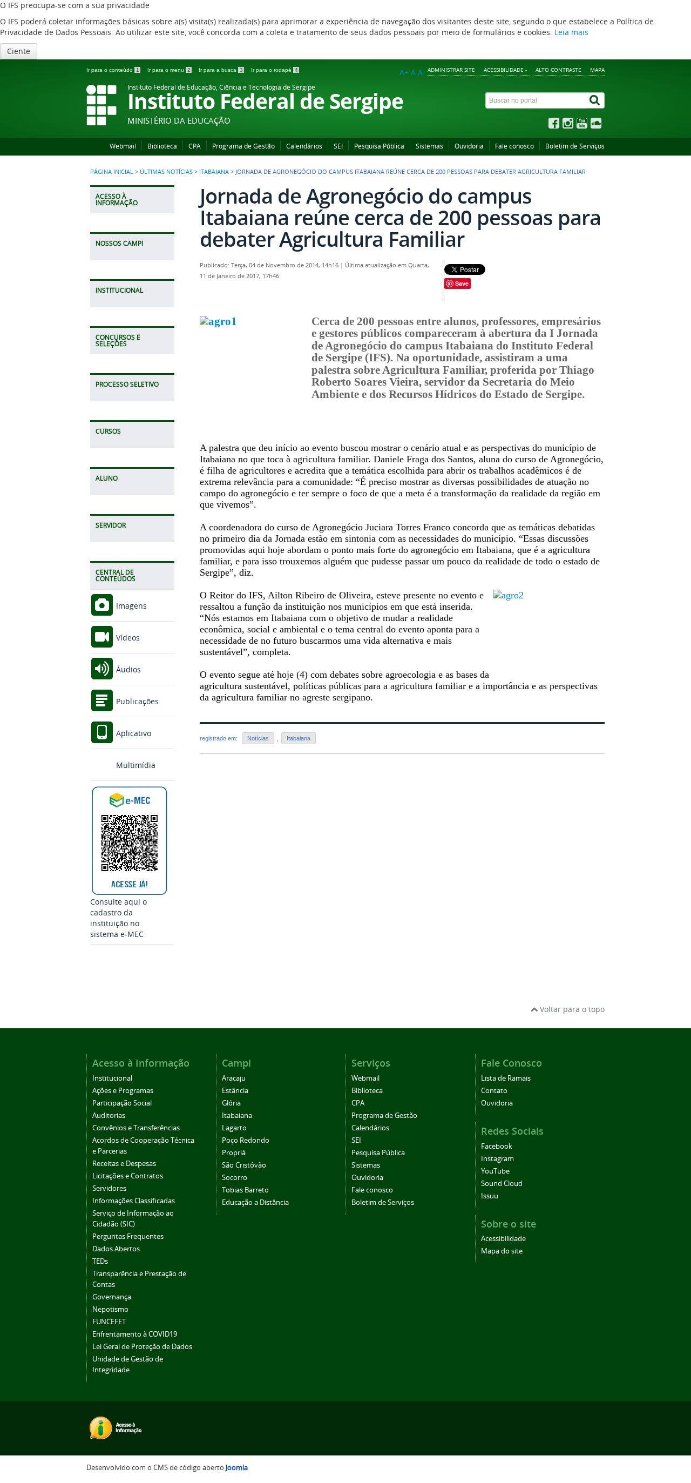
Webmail (123, 146)
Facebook (496, 1146)
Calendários (304, 146)
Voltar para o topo (571, 1009)
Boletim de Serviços (575, 146)
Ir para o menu (169, 70)
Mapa (597, 69)
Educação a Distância (255, 1202)
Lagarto (234, 1128)
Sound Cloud (502, 1183)
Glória (231, 1103)
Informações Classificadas (133, 1200)
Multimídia (134, 765)
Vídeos (127, 637)
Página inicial (111, 172)
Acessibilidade (503, 1238)
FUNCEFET (109, 1321)
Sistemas (429, 146)
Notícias (258, 738)
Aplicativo (132, 733)
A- (421, 72)
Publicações (136, 701)
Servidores (109, 1188)
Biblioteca (162, 146)
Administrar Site (451, 69)
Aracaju (234, 1078)
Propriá (234, 1152)
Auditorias (108, 1115)
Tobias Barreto (245, 1190)
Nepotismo (110, 1309)
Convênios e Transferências (136, 1128)
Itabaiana (214, 172)
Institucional (112, 1078)
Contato (494, 1090)
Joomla (237, 1467)
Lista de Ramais (506, 1078)
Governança (111, 1297)
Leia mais (571, 32)
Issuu (489, 1196)
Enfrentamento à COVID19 (134, 1334)
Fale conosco (514, 146)
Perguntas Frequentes (128, 1236)
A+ (404, 72)
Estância (235, 1090)
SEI (338, 146)
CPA (194, 146)
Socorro (234, 1177)
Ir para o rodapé (274, 70)
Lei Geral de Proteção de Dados (142, 1346)
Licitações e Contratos (127, 1176)
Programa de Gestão (243, 146)
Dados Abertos (116, 1248)
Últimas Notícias (166, 172)
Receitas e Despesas (124, 1163)
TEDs (100, 1261)
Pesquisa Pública (379, 146)
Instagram (497, 1158)
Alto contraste (558, 69)
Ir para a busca (221, 70)
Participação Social (122, 1103)
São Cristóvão (244, 1165)
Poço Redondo (245, 1140)
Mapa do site (502, 1251)
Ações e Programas (122, 1090)
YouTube (495, 1171)
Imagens (130, 606)
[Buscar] (595, 100)
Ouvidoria (469, 146)
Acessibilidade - (505, 69)
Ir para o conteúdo (112, 70)
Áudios (127, 669)
